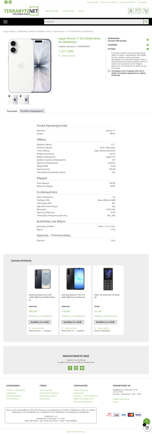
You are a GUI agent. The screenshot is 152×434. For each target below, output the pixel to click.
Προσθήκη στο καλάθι (40, 322)
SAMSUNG (33, 306)
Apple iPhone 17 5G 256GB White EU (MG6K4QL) (80, 40)
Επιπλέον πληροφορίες (31, 111)
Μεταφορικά (79, 393)
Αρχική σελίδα (9, 31)
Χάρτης (116, 402)
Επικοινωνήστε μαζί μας (108, 2)
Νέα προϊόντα (51, 11)
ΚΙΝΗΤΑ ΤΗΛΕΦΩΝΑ (37, 31)
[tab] (12, 111)
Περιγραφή (12, 111)
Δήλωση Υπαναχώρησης (83, 402)
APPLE (49, 31)
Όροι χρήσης (142, 2)
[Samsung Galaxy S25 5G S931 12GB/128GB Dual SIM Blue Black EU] (43, 279)
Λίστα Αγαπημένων (13, 396)
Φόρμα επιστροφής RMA (83, 399)
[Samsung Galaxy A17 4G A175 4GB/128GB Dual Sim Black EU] (75, 279)
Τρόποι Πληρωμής (81, 390)
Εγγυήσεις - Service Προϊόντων (86, 396)
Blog (81, 11)
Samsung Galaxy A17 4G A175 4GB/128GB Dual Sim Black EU (73, 296)
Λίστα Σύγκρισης (12, 399)
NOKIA (97, 306)
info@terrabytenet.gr (121, 399)
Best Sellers (68, 11)
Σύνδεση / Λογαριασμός (15, 390)
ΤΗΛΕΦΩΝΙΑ (22, 31)
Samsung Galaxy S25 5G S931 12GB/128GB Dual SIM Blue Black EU (42, 297)
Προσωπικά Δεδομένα (48, 396)
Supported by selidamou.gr (76, 432)
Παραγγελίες (11, 393)
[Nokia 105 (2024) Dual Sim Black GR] (108, 279)
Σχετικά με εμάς (92, 2)
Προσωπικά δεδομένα (127, 2)
